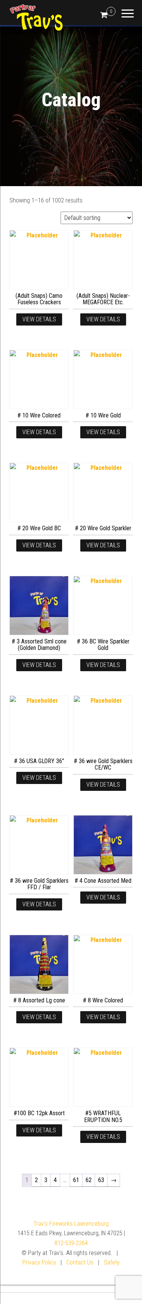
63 (101, 1180)
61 (76, 1180)
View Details (39, 319)
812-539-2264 (71, 1243)
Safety (112, 1262)
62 (89, 1180)
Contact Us (80, 1262)
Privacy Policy (39, 1262)
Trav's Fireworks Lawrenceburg (71, 1223)
